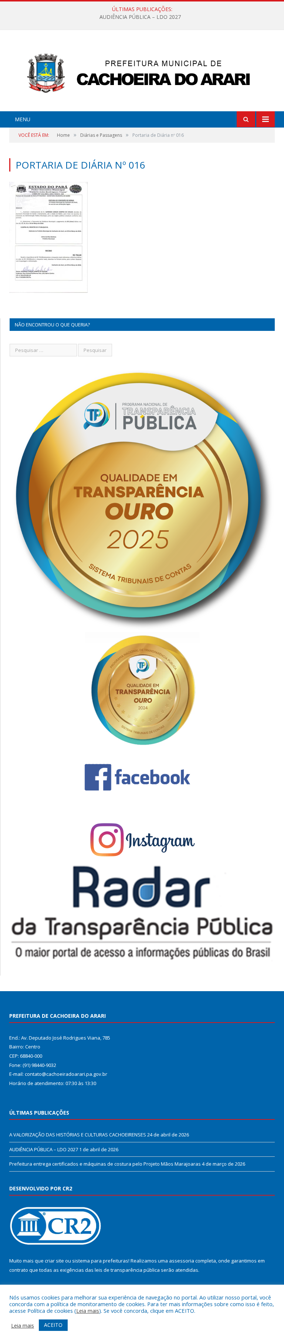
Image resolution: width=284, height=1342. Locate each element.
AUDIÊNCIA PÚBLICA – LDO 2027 (140, 17)
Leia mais (87, 1310)
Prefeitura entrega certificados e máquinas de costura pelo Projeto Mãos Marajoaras (105, 1163)
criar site (54, 1260)
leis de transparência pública (127, 1270)
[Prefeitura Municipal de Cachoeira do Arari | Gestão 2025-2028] (142, 71)
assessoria (181, 1260)
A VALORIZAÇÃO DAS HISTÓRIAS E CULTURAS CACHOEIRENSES (77, 1134)
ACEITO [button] (53, 1324)
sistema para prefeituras (100, 1260)
